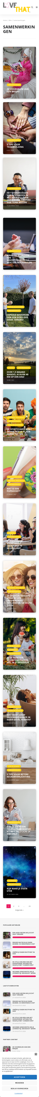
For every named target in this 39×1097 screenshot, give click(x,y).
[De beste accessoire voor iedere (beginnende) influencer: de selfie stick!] (19, 587)
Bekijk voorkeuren (19, 1088)
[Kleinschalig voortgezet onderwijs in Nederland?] (19, 529)
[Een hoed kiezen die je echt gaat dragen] (6, 935)
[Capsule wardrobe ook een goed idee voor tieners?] (19, 301)
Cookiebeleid (18, 1093)
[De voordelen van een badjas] (19, 73)
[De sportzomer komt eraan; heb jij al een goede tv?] (19, 415)
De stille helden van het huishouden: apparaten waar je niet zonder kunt (23, 963)
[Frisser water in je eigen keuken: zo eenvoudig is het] (6, 945)
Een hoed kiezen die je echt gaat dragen (23, 933)
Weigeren (19, 1083)
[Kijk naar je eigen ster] (19, 872)
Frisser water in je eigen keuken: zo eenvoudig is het (23, 943)
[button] (36, 1054)
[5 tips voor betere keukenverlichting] (19, 758)
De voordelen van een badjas (21, 1048)
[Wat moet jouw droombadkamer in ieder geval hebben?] (19, 701)
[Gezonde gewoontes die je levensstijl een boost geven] (6, 974)
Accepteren (19, 1077)
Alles (10, 20)
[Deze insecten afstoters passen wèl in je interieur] (19, 644)
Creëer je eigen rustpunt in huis (23, 953)
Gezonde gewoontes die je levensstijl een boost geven (23, 972)
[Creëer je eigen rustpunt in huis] (6, 955)
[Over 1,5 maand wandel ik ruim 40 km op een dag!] (19, 358)
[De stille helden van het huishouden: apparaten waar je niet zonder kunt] (6, 964)
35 (30, 906)
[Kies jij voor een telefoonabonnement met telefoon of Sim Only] (19, 815)
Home (5, 20)
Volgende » (19, 910)
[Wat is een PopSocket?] (19, 472)
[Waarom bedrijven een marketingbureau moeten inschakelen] (19, 244)
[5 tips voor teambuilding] (19, 128)
